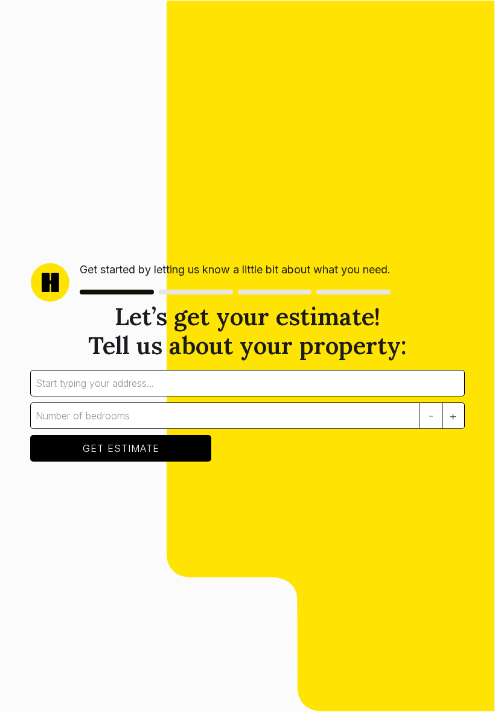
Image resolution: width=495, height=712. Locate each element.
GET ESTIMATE (121, 448)
